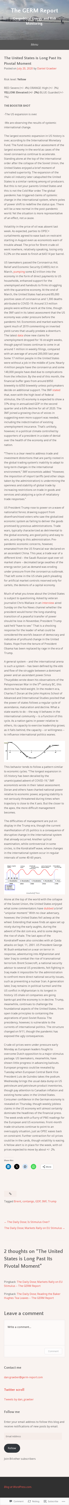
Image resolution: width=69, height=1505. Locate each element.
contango (28, 1201)
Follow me (12, 1412)
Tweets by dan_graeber (19, 1399)
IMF (44, 1201)
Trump (52, 1201)
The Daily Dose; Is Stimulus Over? (28, 1222)
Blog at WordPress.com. (18, 1487)
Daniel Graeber (47, 68)
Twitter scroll (14, 1390)
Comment (53, 1351)
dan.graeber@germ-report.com (23, 1377)
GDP (38, 1201)
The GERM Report (34, 10)
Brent (17, 1201)
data (20, 335)
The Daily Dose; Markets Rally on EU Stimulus (33, 1228)
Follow (12, 1448)
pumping (19, 271)
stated (56, 390)
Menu (34, 44)
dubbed (48, 908)
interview (48, 603)
